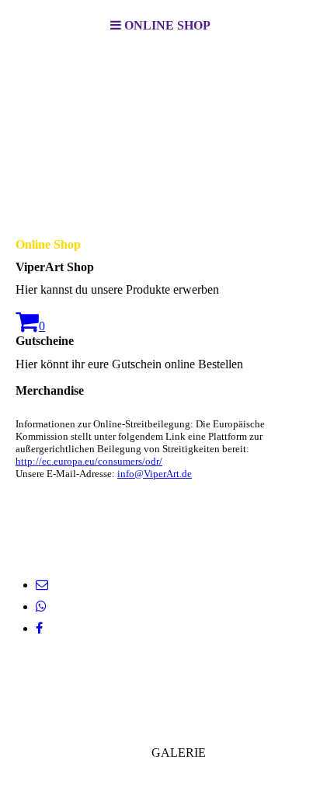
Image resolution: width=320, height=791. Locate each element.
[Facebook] (39, 628)
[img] (160, 129)
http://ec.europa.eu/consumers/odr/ (89, 461)
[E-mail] (42, 584)
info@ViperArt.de (154, 473)
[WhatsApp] (41, 606)
